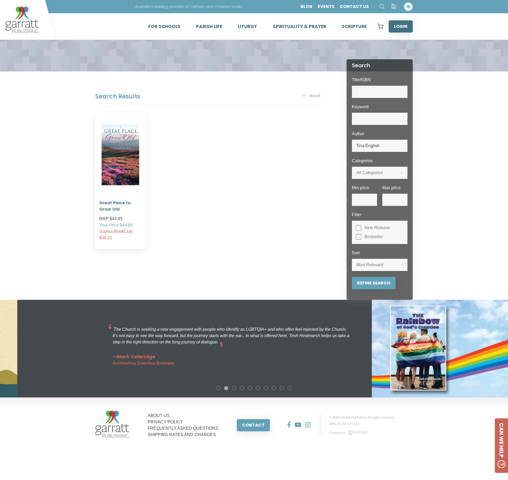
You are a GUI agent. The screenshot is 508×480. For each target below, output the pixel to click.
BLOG (306, 6)
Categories (362, 161)
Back (314, 96)
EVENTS (326, 6)
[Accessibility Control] (408, 6)
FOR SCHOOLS (164, 26)
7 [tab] (266, 388)
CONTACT (253, 425)
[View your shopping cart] (380, 26)
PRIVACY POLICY (165, 422)
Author (358, 134)
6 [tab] (258, 388)
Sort (356, 253)
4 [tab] (242, 388)
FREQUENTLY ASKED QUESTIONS (183, 428)
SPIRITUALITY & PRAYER (299, 26)
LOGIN (400, 26)
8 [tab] (273, 388)
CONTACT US (354, 6)
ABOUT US (159, 415)
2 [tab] (226, 388)
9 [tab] (281, 388)
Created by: (337, 433)
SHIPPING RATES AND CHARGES (182, 434)
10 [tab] (289, 388)
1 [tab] (218, 388)
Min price (360, 187)
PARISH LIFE (209, 26)
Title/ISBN (361, 80)
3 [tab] (234, 388)
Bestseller (373, 236)
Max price (391, 187)
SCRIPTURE (354, 26)
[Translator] (394, 6)
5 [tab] (250, 388)
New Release (377, 227)
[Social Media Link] (287, 425)
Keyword (360, 107)
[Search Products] (381, 6)
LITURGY (247, 26)
